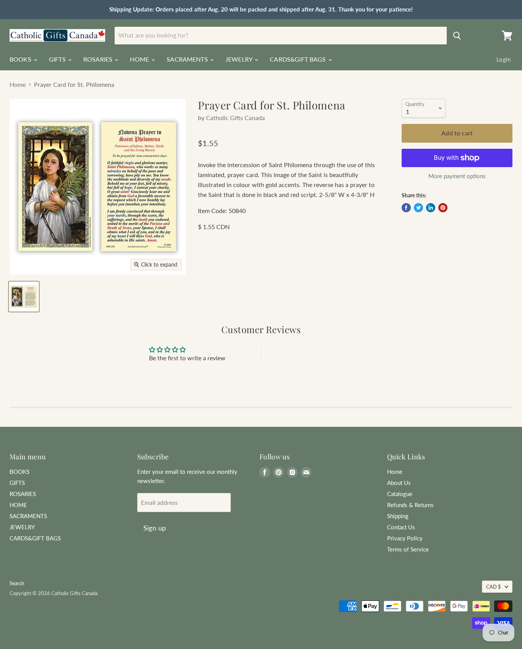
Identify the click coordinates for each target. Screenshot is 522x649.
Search (17, 583)
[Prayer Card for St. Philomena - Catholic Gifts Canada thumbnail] (24, 296)
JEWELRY (239, 59)
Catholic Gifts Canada (235, 117)
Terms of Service (408, 549)
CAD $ (493, 587)
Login (503, 59)
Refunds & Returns (410, 504)
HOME (140, 59)
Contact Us (401, 527)
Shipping (398, 515)
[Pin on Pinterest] (442, 207)
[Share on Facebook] (406, 207)
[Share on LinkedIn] (430, 207)
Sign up (154, 528)
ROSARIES (98, 59)
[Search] (457, 35)
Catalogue (399, 493)
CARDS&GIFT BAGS (298, 59)
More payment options (457, 176)
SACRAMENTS (188, 59)
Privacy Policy (405, 538)
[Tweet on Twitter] (418, 207)
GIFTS (58, 59)
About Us (399, 482)
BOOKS (21, 59)
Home (18, 84)
